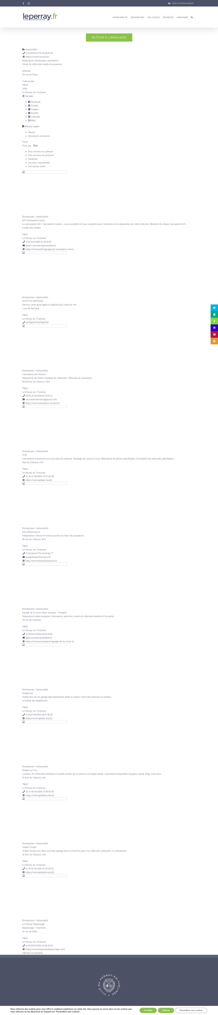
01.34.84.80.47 (46, 53)
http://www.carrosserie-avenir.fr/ (43, 403)
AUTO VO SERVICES (32, 300)
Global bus (27, 693)
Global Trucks (29, 847)
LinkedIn (35, 116)
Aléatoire (33, 158)
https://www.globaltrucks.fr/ (40, 795)
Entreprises (28, 216)
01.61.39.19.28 (44, 241)
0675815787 (43, 322)
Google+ (34, 109)
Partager (28, 95)
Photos (31, 132)
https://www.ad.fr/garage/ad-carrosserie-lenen (50, 249)
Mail (33, 120)
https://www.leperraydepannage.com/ (45, 949)
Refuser (166, 1010)
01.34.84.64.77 (46, 553)
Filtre (25, 141)
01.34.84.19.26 (45, 633)
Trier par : (30, 145)
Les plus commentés (39, 162)
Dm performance (31, 531)
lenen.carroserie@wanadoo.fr (41, 245)
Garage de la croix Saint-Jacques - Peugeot (44, 612)
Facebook (35, 101)
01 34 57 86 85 (47, 476)
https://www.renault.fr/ (37, 56)
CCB (24, 454)
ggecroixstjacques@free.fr (39, 637)
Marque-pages (31, 126)
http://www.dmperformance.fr (41, 560)
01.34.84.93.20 (46, 945)
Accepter (148, 1010)
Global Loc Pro (29, 770)
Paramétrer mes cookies (191, 1010)
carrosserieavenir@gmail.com (41, 399)
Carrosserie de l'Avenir (34, 374)
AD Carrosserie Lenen (33, 220)
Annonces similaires (39, 135)
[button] (192, 17)
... (187, 223)
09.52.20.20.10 (45, 395)
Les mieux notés (36, 166)
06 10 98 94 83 (47, 791)
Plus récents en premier (40, 151)
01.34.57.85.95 (46, 714)
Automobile (31, 49)
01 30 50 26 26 (47, 868)
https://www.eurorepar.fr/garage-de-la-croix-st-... (51, 641)
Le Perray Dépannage (33, 923)
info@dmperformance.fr (38, 556)
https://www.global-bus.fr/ (39, 479)
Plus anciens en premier (41, 155)
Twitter (34, 105)
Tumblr (34, 112)
